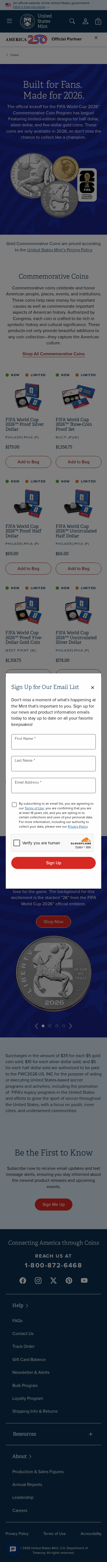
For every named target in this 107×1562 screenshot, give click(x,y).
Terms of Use (34, 808)
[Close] (92, 687)
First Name (24, 738)
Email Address (27, 782)
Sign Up (53, 863)
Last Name (24, 760)
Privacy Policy (78, 826)
